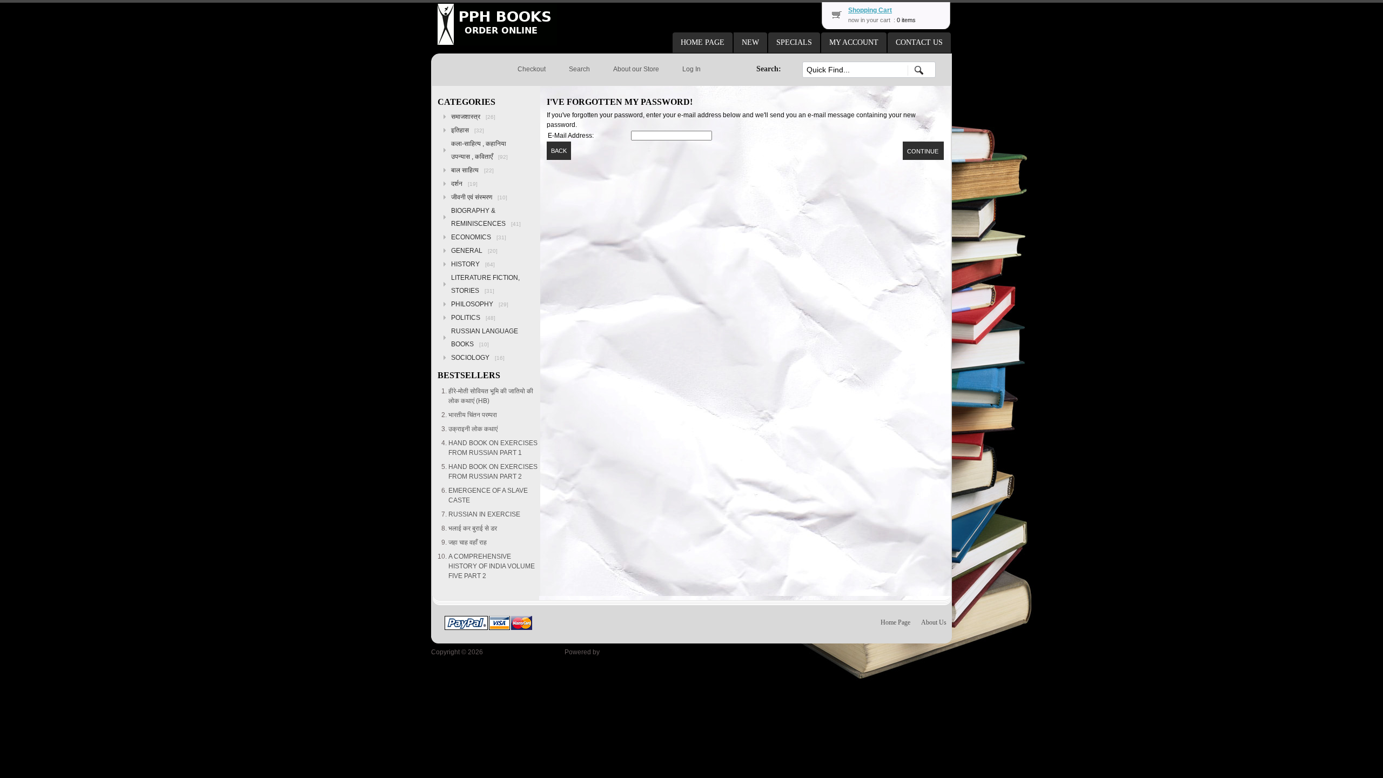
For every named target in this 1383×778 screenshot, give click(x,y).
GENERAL (474, 250)
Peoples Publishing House (524, 652)
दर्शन (464, 183)
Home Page (895, 622)
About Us (933, 622)
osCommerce (621, 652)
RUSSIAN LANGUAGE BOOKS (484, 337)
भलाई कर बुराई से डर (472, 528)
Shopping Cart (870, 10)
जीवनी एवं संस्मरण (479, 197)
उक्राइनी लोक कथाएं (473, 429)
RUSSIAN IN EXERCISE (484, 514)
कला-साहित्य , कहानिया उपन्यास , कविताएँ (479, 150)
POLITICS (473, 317)
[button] (703, 42)
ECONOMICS (478, 237)
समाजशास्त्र (473, 116)
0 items (906, 20)
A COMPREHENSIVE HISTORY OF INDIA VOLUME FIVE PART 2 (491, 566)
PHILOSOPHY (479, 304)
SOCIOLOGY (478, 357)
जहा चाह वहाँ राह (467, 542)
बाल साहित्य (472, 170)
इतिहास (467, 130)
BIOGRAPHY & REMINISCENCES (486, 217)
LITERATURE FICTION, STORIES (485, 284)
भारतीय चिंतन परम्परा (472, 415)
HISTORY (473, 264)
